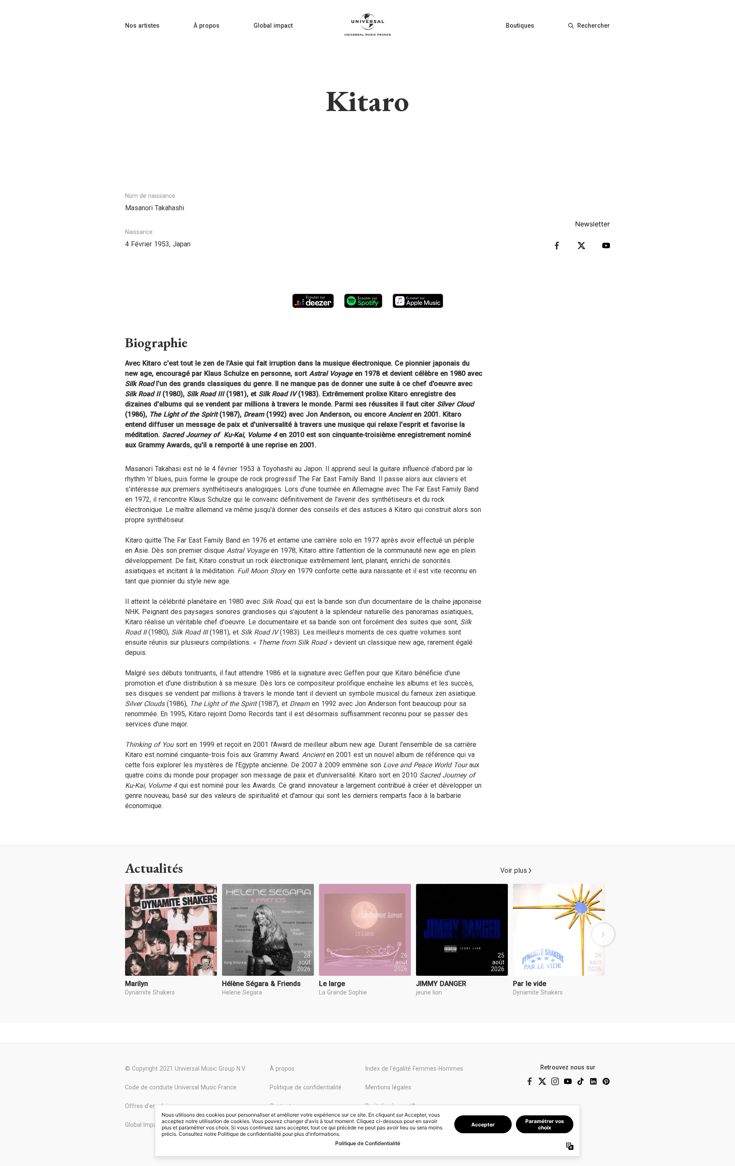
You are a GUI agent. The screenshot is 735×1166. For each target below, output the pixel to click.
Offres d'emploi (146, 1106)
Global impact (273, 25)
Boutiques (520, 25)
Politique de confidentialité (306, 1087)
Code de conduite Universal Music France (180, 1087)
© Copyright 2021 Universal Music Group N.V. (185, 1068)
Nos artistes (142, 25)
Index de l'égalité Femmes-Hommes (414, 1068)
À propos (206, 25)
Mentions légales (388, 1087)
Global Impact (143, 1124)
